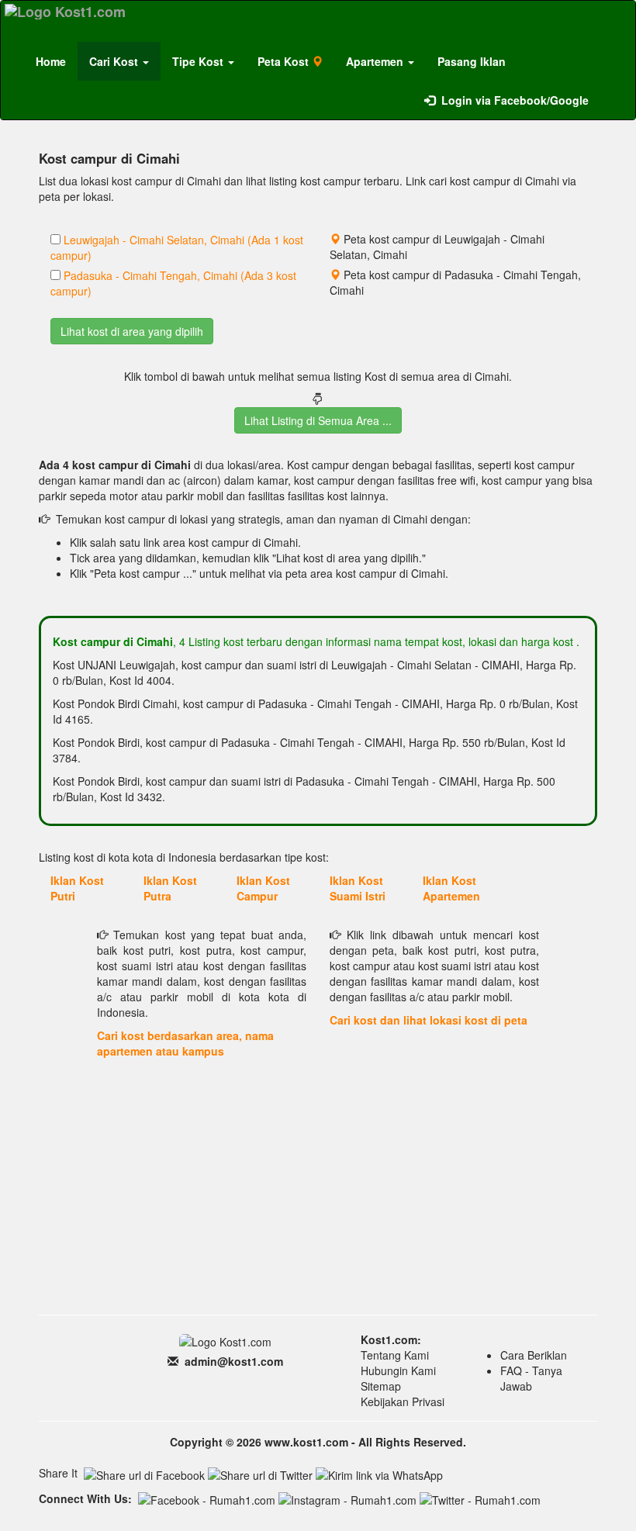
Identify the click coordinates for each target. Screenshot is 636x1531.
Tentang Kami (395, 1355)
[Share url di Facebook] (144, 1475)
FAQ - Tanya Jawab (531, 1378)
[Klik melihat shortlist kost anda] (612, 92)
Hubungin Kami (398, 1370)
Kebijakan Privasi (402, 1401)
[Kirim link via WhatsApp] (379, 1475)
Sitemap (381, 1386)
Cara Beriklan (533, 1355)
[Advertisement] (318, 1194)
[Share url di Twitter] (260, 1475)
